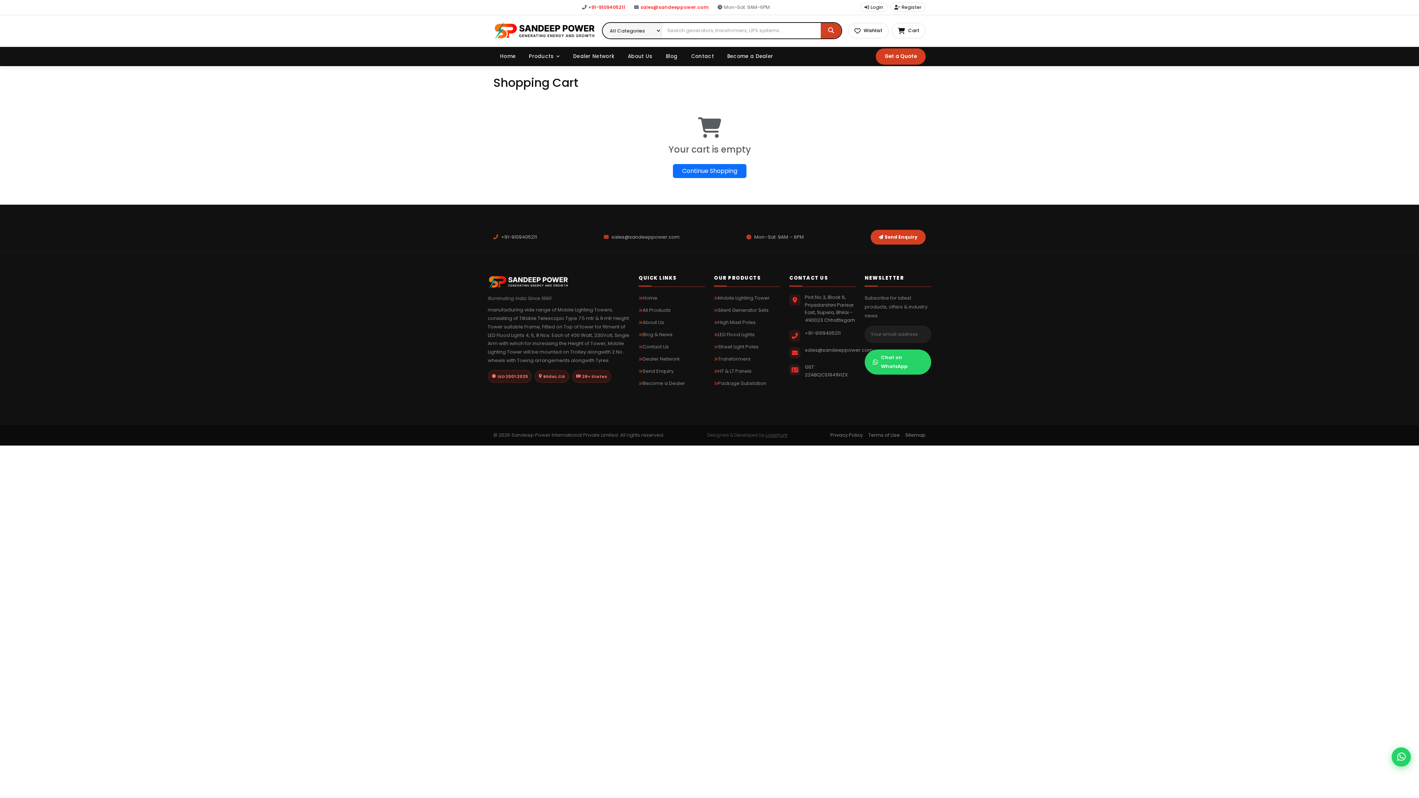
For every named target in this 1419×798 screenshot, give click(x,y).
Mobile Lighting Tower (744, 297)
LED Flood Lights (736, 334)
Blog (672, 56)
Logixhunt (776, 435)
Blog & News (658, 334)
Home (507, 56)
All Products (657, 310)
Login (877, 7)
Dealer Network (594, 56)
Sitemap (915, 435)
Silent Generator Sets (743, 310)
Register (912, 7)
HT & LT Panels (735, 371)
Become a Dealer (750, 56)
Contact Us (656, 346)
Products (541, 56)
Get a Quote (901, 56)
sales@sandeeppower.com (674, 7)
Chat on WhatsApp (894, 362)
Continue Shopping (709, 171)
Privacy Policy (846, 435)
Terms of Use (884, 435)
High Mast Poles (737, 322)
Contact (702, 56)
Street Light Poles (738, 346)
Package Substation (742, 383)
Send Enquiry (901, 237)
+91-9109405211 (606, 7)
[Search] (831, 30)
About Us (640, 56)
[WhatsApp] (1401, 757)
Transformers (734, 358)
